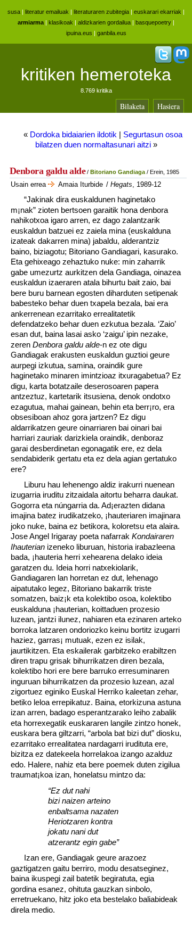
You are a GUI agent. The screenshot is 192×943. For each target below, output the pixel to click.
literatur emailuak (47, 12)
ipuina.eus (79, 33)
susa (13, 12)
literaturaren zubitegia (101, 12)
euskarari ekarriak (157, 12)
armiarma (31, 22)
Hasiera (168, 106)
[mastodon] (181, 61)
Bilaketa (132, 106)
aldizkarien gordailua (104, 22)
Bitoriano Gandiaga (117, 172)
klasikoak (61, 22)
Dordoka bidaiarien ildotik (73, 134)
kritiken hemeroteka (96, 74)
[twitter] (163, 61)
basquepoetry (153, 22)
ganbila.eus (111, 33)
